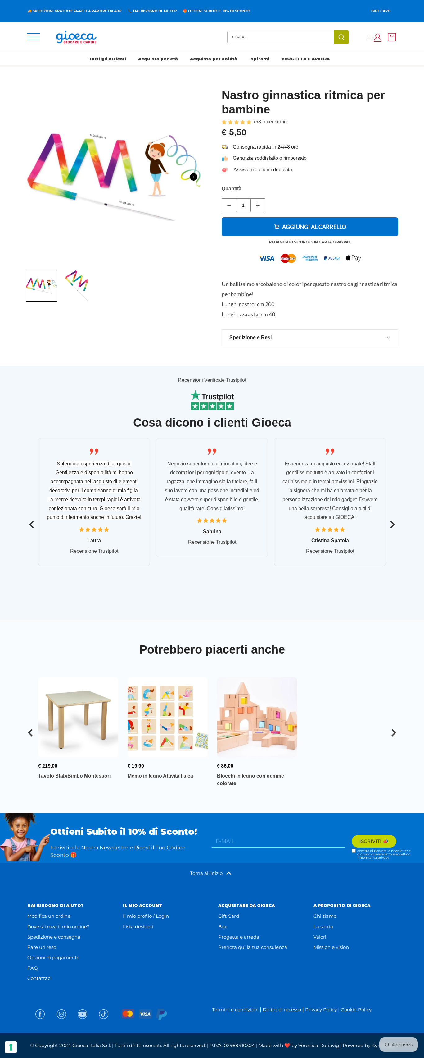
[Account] (368, 37)
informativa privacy (374, 857)
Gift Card (380, 11)
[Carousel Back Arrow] (32, 524)
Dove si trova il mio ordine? (58, 927)
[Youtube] (83, 1014)
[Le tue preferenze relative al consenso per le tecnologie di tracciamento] (11, 1047)
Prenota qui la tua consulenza (252, 947)
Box (222, 927)
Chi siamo (324, 916)
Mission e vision (331, 947)
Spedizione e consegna (53, 937)
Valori (319, 937)
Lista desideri (138, 927)
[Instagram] (61, 1014)
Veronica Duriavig (318, 1045)
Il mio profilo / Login (146, 916)
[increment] (258, 205)
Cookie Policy (356, 1010)
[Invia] (341, 37)
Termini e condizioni (235, 1010)
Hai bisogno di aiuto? (155, 11)
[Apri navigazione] (33, 37)
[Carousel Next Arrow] (193, 177)
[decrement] (229, 205)
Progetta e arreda (238, 937)
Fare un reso (41, 947)
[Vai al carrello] (390, 37)
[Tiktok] (104, 1014)
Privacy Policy (321, 1010)
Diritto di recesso (282, 1010)
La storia (323, 927)
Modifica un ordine (48, 916)
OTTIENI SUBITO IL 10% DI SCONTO (219, 11)
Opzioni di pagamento (53, 957)
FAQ (32, 968)
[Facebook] (40, 1014)
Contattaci (39, 978)
